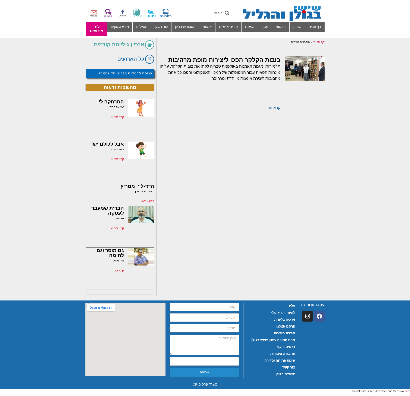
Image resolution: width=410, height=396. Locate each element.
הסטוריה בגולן (185, 27)
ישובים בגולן (285, 374)
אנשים (249, 27)
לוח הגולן (161, 27)
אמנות (207, 27)
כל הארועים (130, 59)
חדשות (281, 27)
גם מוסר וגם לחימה (110, 253)
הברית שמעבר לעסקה (107, 210)
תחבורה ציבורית (282, 353)
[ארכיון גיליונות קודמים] (149, 44)
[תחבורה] (166, 11)
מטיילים (141, 27)
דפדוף (151, 15)
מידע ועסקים (120, 27)
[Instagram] (307, 316)
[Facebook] (319, 316)
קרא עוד (273, 107)
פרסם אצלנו (285, 326)
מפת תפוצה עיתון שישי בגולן (273, 340)
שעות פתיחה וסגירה (279, 360)
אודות (297, 27)
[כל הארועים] (149, 59)
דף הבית (315, 27)
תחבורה (166, 16)
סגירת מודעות (284, 333)
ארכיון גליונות (284, 319)
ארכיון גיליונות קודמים (119, 44)
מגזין (265, 27)
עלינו (291, 306)
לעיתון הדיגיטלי (283, 313)
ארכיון (137, 16)
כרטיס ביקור (285, 347)
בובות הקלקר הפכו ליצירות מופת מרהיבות (224, 60)
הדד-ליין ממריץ (137, 186)
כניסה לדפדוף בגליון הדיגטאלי (125, 73)
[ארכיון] (137, 11)
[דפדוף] (151, 12)
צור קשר (288, 367)
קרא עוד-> (117, 117)
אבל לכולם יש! (107, 144)
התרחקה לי (111, 101)
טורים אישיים (228, 27)
